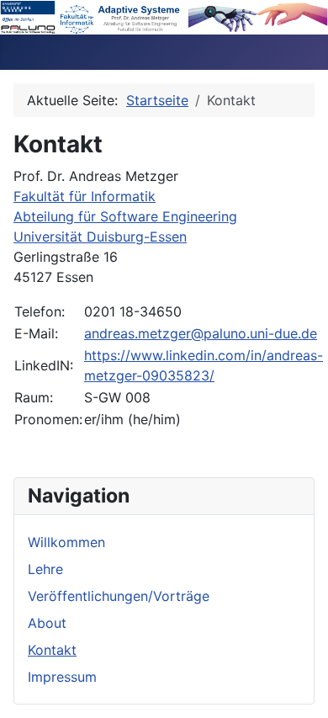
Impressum (62, 676)
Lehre (45, 569)
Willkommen (66, 542)
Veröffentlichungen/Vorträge (118, 596)
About (47, 622)
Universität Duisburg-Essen (100, 236)
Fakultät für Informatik (84, 196)
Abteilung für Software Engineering (125, 216)
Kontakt (52, 649)
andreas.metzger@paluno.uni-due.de (200, 333)
